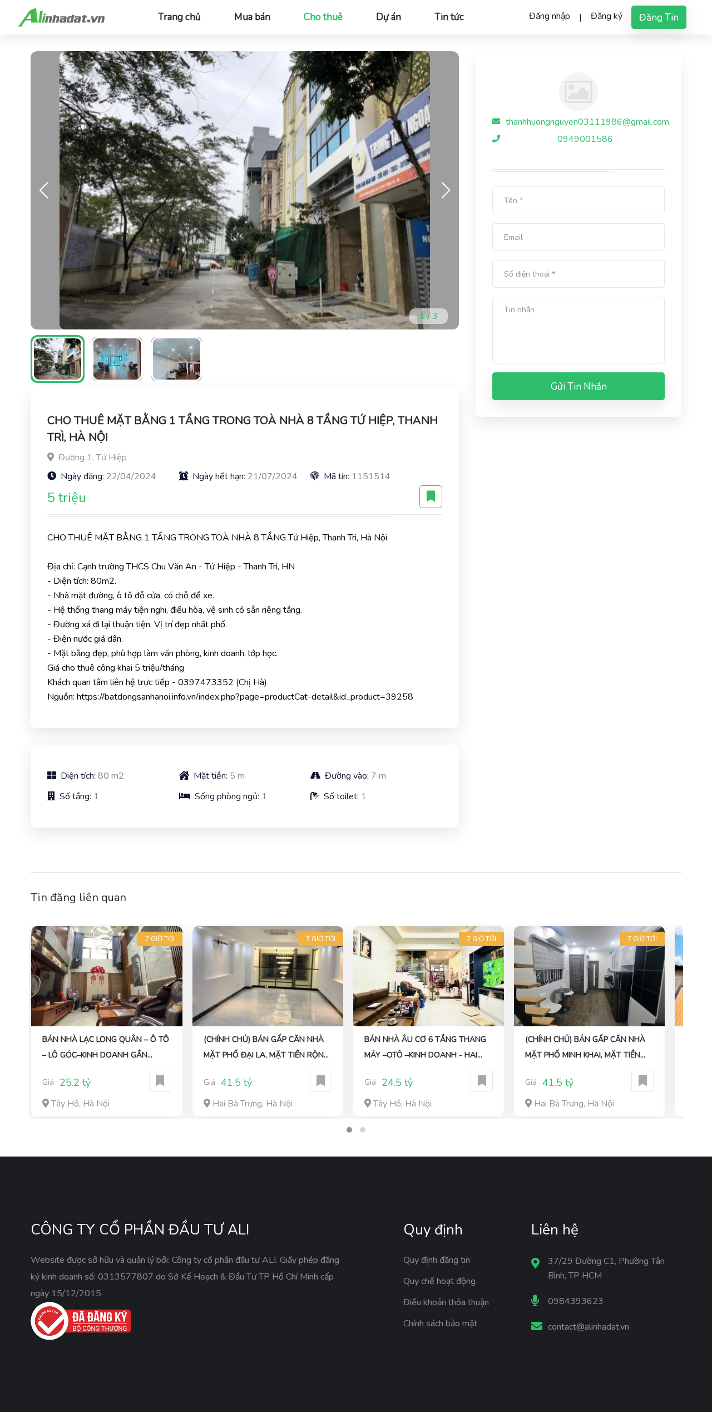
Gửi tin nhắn (579, 386)
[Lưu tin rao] (430, 496)
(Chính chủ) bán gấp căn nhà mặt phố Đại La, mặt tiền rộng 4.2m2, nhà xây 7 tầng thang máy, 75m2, (266, 1048)
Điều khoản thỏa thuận (446, 1302)
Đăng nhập (549, 16)
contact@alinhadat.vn (588, 1327)
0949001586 (585, 139)
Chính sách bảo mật (440, 1323)
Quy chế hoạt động (439, 1281)
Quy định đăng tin (436, 1260)
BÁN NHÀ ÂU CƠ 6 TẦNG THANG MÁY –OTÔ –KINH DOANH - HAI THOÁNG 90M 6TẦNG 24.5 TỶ (425, 1048)
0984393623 (576, 1301)
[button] (445, 190)
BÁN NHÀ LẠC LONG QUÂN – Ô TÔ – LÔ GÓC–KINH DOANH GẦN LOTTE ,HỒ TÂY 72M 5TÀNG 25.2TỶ (106, 1048)
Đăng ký (606, 16)
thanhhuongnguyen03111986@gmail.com (587, 122)
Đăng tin (659, 17)
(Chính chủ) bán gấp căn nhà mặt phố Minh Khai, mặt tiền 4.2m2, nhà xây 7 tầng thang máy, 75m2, (585, 1048)
